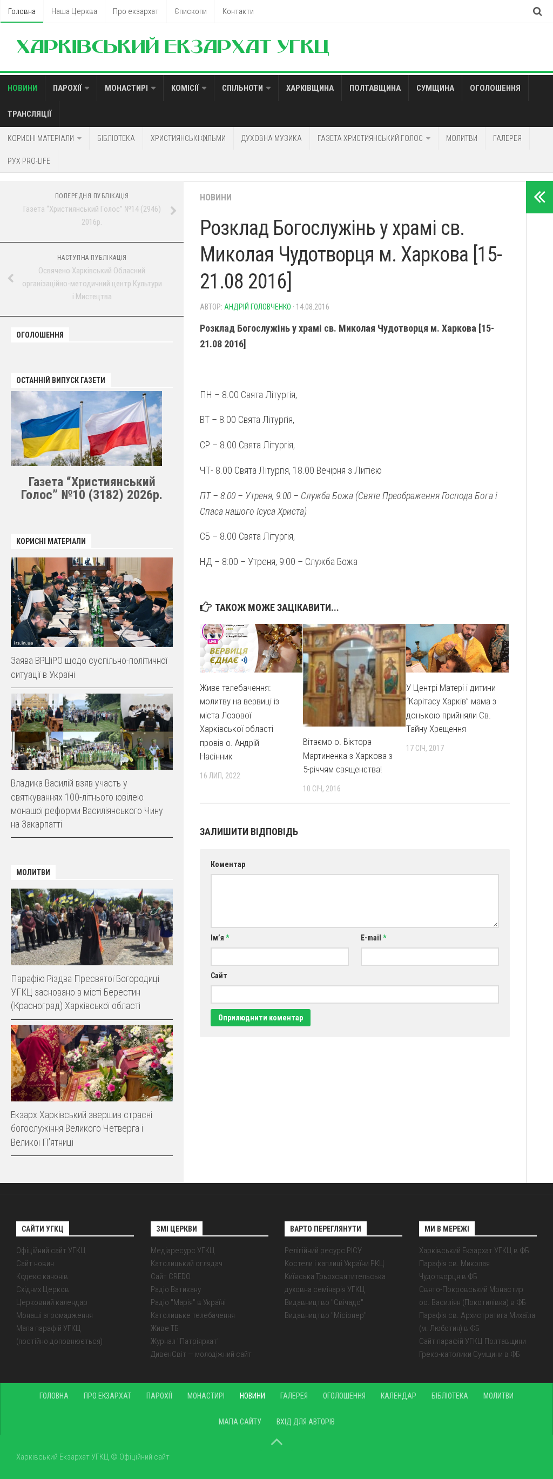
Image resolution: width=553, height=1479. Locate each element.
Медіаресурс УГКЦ (183, 1250)
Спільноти (242, 88)
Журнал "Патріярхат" (185, 1341)
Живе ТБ (165, 1328)
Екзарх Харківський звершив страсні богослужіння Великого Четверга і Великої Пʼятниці (81, 1128)
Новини (22, 88)
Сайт (219, 975)
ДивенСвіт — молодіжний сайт (201, 1354)
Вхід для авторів (305, 1421)
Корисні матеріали (41, 138)
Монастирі (126, 88)
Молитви (461, 138)
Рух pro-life (29, 161)
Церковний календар (51, 1302)
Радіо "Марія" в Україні (188, 1302)
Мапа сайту (240, 1421)
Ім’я (220, 937)
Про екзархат (136, 11)
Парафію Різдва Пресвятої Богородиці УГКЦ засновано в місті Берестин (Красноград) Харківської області (85, 992)
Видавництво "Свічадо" (324, 1302)
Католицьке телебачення (193, 1315)
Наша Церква (74, 11)
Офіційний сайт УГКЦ (51, 1250)
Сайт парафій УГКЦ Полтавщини (472, 1341)
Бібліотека (116, 138)
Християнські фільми (188, 138)
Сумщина (435, 88)
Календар (398, 1395)
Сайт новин (35, 1263)
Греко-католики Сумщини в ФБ (469, 1354)
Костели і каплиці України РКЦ (335, 1263)
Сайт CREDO (171, 1276)
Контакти (238, 11)
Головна (22, 11)
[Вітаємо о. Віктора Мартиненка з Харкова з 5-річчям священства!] (354, 675)
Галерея (507, 138)
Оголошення (495, 88)
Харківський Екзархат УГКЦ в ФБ (474, 1250)
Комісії (185, 88)
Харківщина (310, 88)
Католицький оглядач (186, 1263)
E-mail (373, 937)
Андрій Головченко (257, 306)
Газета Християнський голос (370, 138)
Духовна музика (271, 138)
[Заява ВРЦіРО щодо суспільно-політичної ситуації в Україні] (92, 602)
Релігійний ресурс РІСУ (323, 1250)
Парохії (67, 88)
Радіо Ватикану (176, 1289)
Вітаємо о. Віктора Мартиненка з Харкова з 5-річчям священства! (348, 755)
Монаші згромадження (54, 1315)
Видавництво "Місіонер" (326, 1315)
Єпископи (190, 11)
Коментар (228, 864)
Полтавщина (375, 88)
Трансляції (29, 114)
